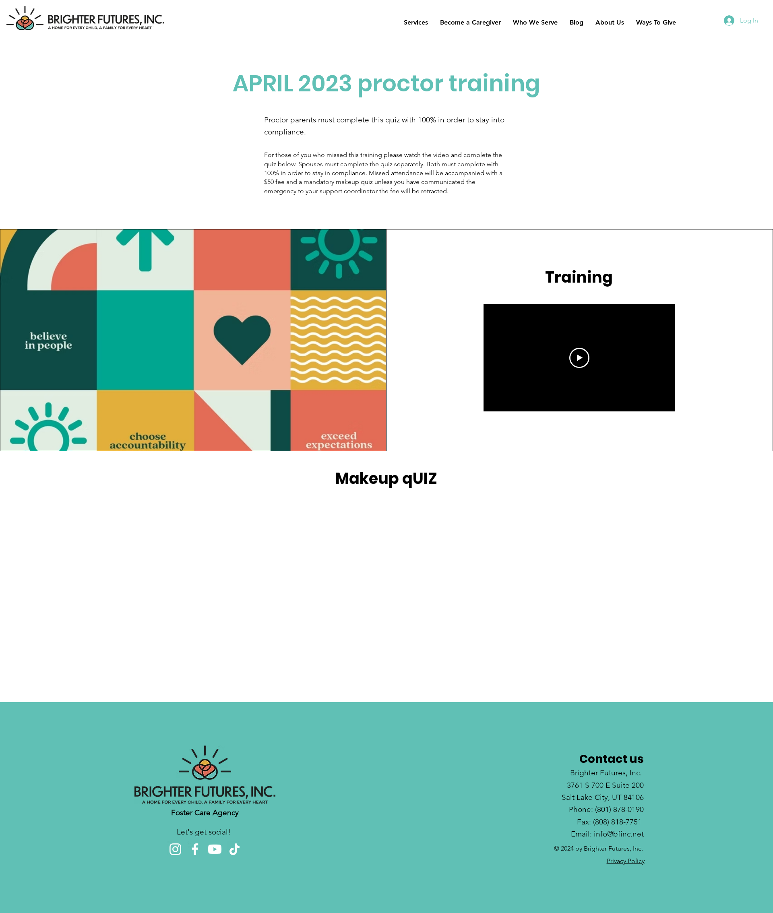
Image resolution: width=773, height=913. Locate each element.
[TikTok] (234, 849)
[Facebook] (195, 849)
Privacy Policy (626, 861)
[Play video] (579, 358)
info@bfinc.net (619, 834)
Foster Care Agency (205, 812)
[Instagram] (175, 849)
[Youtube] (215, 849)
